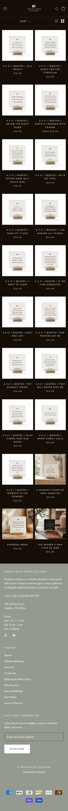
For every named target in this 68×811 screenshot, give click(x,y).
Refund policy (11, 685)
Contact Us (10, 673)
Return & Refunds (13, 691)
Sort (24, 21)
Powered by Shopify (34, 772)
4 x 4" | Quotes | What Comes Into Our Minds (18, 438)
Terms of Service (13, 703)
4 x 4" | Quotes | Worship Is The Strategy (18, 493)
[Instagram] (5, 635)
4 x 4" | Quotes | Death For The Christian (50, 69)
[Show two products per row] (62, 21)
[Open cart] (63, 8)
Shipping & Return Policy (17, 679)
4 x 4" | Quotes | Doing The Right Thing (17, 124)
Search (8, 655)
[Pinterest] (14, 635)
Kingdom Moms (17, 544)
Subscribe (17, 749)
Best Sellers (10, 697)
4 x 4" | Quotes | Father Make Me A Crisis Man (17, 178)
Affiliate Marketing (14, 661)
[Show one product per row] (56, 21)
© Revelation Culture (34, 767)
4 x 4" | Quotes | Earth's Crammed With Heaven (50, 124)
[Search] (56, 8)
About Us (9, 667)
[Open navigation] (5, 8)
